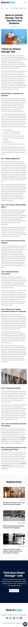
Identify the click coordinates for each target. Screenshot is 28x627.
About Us (11, 615)
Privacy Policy (23, 615)
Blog (16, 615)
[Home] (2, 8)
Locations (4, 615)
